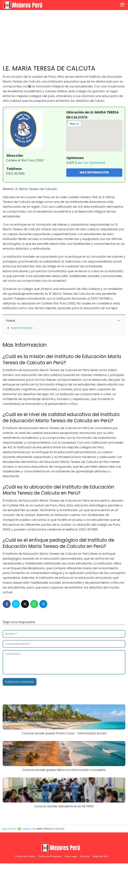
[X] (25, 604)
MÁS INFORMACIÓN (94, 172)
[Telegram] (43, 604)
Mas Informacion (22, 328)
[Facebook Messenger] (16, 604)
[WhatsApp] (34, 604)
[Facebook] (7, 604)
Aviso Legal (70, 856)
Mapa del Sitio (100, 856)
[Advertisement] (64, 37)
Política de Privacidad (49, 856)
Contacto (85, 856)
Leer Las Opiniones (90, 163)
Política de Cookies (25, 856)
